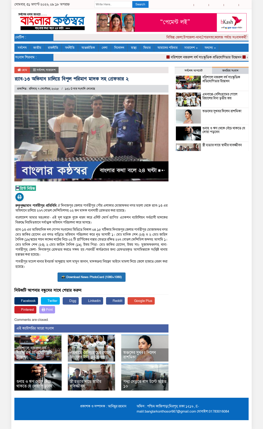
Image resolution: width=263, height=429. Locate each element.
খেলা (104, 47)
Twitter (52, 301)
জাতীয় (37, 47)
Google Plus (142, 301)
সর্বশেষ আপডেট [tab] (193, 70)
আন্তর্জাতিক (88, 47)
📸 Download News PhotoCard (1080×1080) (91, 277)
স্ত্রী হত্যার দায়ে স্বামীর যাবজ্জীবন (85, 384)
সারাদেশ (190, 47)
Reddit (117, 301)
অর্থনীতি (70, 47)
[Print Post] (19, 197)
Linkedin (94, 301)
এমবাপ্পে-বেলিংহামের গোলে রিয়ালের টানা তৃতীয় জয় (90, 355)
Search (140, 4)
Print (49, 309)
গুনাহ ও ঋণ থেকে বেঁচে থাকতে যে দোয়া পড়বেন (34, 384)
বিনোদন (119, 47)
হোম (24, 70)
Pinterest (27, 309)
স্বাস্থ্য (134, 47)
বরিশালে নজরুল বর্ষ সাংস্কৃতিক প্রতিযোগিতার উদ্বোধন (198, 57)
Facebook (28, 301)
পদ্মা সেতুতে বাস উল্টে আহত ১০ (144, 384)
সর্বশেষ (22, 47)
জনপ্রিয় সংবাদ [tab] (230, 70)
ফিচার (147, 47)
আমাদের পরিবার (167, 47)
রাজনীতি (53, 47)
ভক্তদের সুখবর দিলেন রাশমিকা (139, 355)
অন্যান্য (209, 47)
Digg (72, 301)
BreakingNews (236, 424)
